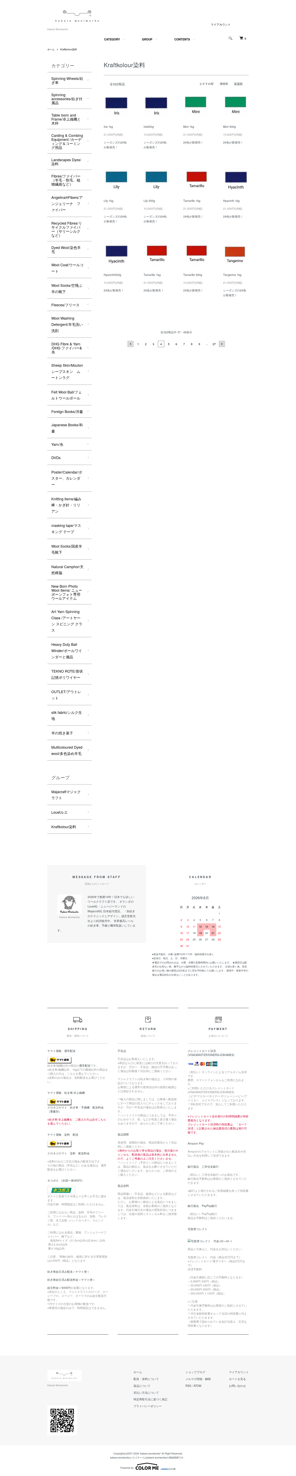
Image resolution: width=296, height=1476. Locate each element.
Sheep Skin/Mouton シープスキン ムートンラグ (67, 371)
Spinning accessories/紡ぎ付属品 (66, 98)
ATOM (197, 1386)
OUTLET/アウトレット (66, 694)
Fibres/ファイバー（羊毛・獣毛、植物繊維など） (66, 180)
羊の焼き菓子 (62, 732)
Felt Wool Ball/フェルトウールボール (66, 395)
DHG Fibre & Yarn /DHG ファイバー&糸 (66, 347)
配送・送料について (146, 1379)
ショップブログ (195, 1372)
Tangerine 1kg (232, 275)
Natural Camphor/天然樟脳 (67, 569)
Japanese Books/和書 (67, 428)
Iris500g (149, 127)
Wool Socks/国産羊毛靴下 (66, 549)
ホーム (51, 49)
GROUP (147, 39)
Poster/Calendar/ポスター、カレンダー (66, 478)
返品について (142, 1386)
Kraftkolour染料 (68, 49)
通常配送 (84, 1065)
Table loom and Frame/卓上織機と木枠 (66, 119)
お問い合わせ (237, 1386)
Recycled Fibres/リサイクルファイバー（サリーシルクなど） (66, 229)
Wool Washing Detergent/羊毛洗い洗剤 (67, 324)
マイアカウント (221, 24)
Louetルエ (59, 812)
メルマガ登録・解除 (198, 1379)
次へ (222, 344)
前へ (130, 344)
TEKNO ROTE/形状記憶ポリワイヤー (67, 674)
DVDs (56, 457)
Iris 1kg (108, 127)
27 (214, 344)
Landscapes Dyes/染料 (66, 161)
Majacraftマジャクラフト (66, 794)
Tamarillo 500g (192, 275)
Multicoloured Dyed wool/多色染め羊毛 (66, 750)
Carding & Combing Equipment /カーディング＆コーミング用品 (67, 141)
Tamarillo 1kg (191, 201)
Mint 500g (229, 127)
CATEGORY (112, 39)
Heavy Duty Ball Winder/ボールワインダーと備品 (66, 650)
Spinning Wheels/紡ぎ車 (67, 80)
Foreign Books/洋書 (67, 411)
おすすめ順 (207, 84)
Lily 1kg (108, 201)
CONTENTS (182, 39)
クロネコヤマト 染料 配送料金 (68, 1153)
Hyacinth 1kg (231, 201)
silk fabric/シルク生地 (66, 715)
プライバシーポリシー (148, 1406)
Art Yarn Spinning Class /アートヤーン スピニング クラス (66, 621)
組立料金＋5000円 (59, 1288)
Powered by (127, 1467)
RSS (188, 1386)
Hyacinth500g (112, 275)
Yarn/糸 (57, 444)
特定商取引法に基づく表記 (150, 1399)
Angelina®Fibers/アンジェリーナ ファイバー (67, 203)
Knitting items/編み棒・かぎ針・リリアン (66, 505)
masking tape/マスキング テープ (66, 528)
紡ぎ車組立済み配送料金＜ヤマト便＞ (71, 1280)
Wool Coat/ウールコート (67, 268)
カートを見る (237, 1379)
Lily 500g (149, 201)
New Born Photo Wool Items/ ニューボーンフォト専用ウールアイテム (66, 592)
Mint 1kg (188, 127)
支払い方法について (146, 1392)
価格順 (224, 84)
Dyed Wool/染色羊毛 (66, 249)
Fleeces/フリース (65, 304)
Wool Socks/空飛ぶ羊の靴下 (66, 288)
